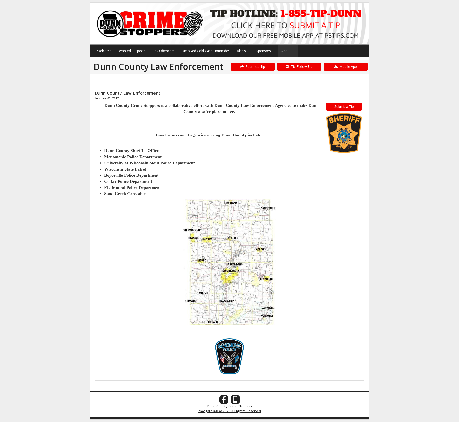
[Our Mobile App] (235, 401)
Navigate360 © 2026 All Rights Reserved (229, 411)
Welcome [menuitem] (104, 51)
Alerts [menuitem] (242, 51)
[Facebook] (224, 401)
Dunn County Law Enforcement (127, 93)
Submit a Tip (254, 66)
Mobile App (347, 66)
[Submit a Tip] (229, 23)
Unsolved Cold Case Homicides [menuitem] (206, 51)
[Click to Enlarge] (344, 133)
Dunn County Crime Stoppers (229, 406)
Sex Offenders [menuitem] (164, 51)
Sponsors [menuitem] (264, 51)
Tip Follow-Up (300, 66)
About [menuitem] (286, 51)
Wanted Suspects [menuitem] (132, 51)
